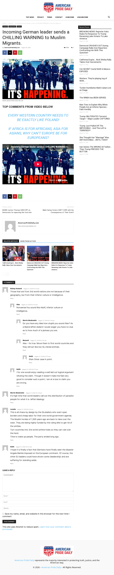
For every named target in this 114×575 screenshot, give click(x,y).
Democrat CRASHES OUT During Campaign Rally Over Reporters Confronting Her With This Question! (93, 49)
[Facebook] (4, 52)
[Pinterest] (15, 52)
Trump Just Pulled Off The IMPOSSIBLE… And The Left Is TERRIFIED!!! (92, 128)
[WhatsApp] (20, 52)
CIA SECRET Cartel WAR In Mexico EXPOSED (94, 70)
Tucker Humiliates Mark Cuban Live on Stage (95, 89)
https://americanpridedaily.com (27, 226)
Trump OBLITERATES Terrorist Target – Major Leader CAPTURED (94, 117)
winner (19, 26)
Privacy (40, 17)
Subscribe (70, 17)
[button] (109, 17)
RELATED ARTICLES (11, 241)
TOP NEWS (30, 17)
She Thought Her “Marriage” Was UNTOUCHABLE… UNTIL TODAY (94, 138)
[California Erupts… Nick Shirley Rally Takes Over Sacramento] (13, 253)
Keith (31, 356)
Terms (49, 17)
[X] (10, 52)
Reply (11, 298)
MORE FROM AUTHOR (28, 241)
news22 (10, 23)
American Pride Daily (24, 560)
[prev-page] (3, 274)
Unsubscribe (82, 17)
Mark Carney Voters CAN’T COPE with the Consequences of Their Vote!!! (58, 211)
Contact (58, 17)
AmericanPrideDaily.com (12, 47)
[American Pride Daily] (57, 7)
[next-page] (7, 274)
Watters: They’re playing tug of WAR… (93, 79)
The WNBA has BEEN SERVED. (92, 97)
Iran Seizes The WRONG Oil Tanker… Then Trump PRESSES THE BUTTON (95, 149)
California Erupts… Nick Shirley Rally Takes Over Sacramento (95, 60)
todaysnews (12, 26)
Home (4, 23)
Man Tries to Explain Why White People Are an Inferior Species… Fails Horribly (93, 107)
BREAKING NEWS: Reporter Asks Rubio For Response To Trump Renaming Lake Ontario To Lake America (94, 35)
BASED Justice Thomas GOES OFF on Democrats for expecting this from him (17, 211)
